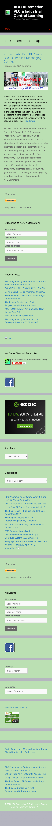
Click (9, 128)
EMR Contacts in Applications (19, 315)
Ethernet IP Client (37, 128)
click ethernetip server (33, 147)
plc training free (33, 154)
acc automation (14, 139)
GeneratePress (35, 807)
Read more (30, 121)
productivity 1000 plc (14, 158)
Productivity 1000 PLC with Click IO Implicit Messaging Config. (23, 57)
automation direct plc (33, 139)
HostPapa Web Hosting (16, 707)
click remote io (33, 150)
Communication (20, 128)
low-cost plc (18, 154)
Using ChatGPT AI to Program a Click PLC (25, 292)
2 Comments (13, 180)
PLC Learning (34, 132)
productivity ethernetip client (17, 169)
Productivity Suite (30, 136)
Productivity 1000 (12, 136)
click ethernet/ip (11, 143)
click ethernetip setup (14, 150)
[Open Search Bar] (48, 29)
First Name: (11, 229)
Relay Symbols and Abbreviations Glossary (26, 541)
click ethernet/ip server (31, 143)
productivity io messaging (30, 172)
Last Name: (10, 237)
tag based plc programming (27, 176)
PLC (24, 132)
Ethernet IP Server (12, 132)
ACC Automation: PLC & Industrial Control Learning (29, 11)
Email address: (12, 246)
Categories (10, 687)
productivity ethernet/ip (26, 165)
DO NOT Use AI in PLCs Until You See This (25, 288)
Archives (9, 666)
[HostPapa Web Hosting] (12, 722)
